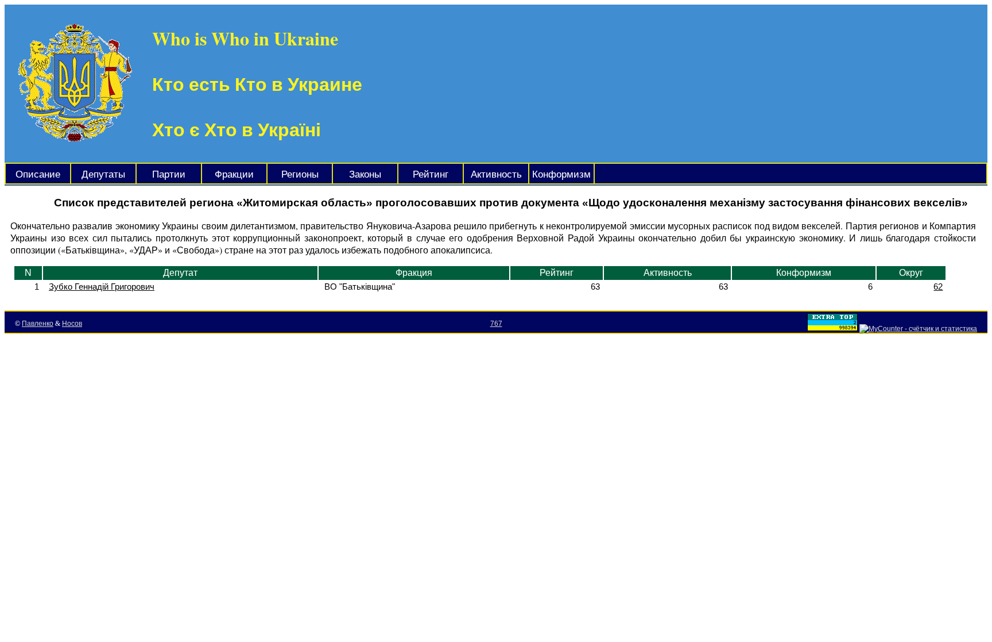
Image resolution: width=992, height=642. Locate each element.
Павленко (37, 324)
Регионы (300, 174)
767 (496, 324)
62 (938, 286)
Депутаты (103, 174)
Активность (496, 174)
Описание (38, 174)
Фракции (234, 174)
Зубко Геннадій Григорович (101, 286)
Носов (72, 324)
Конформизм (561, 174)
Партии (168, 174)
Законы (365, 174)
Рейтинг (430, 174)
